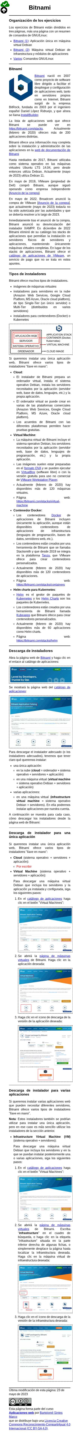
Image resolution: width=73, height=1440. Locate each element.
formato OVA (32, 468)
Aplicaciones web (21, 1412)
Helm (20, 594)
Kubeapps (23, 615)
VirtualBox (28, 472)
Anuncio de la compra (24, 193)
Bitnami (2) (21, 49)
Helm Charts (50, 598)
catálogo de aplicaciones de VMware (36, 255)
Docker (56, 515)
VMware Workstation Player (39, 479)
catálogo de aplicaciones (44, 898)
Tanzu (46, 555)
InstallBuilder (29, 115)
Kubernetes (24, 598)
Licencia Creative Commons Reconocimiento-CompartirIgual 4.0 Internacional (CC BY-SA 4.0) (39, 1424)
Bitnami (40, 75)
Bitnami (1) (20, 41)
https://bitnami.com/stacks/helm (37, 640)
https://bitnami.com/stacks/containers (40, 584)
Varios (17, 58)
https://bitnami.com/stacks (26, 128)
